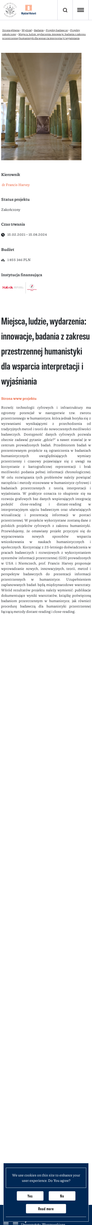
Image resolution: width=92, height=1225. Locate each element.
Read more (46, 1208)
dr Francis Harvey (15, 184)
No (62, 1196)
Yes (30, 1196)
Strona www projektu (19, 398)
